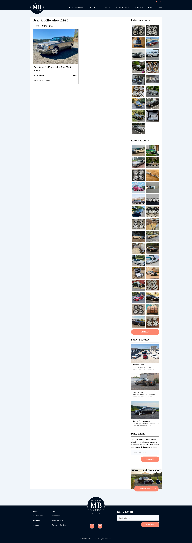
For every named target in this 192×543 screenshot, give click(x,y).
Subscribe (150, 524)
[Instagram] (161, 2)
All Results (145, 332)
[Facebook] (156, 2)
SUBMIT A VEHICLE (146, 489)
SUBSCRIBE (150, 459)
